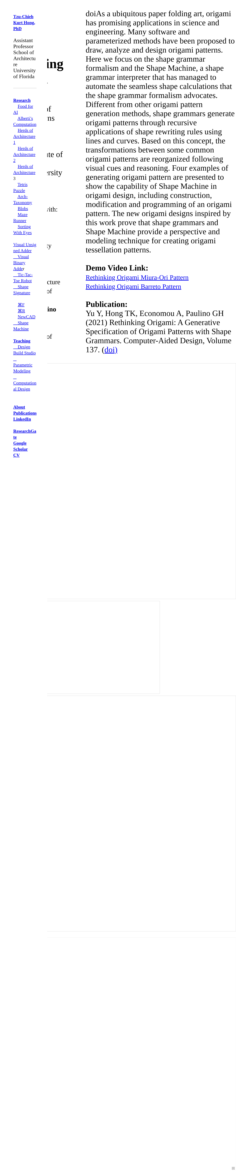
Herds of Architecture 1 (24, 136)
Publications (25, 413)
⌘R (21, 310)
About (19, 407)
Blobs (23, 208)
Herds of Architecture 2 (24, 154)
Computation (24, 124)
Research (22, 100)
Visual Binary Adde (21, 262)
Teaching (21, 340)
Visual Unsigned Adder (24, 247)
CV (16, 455)
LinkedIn (22, 419)
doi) (111, 349)
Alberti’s (25, 118)
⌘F (21, 304)
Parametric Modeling (22, 364)
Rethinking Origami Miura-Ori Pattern (137, 277)
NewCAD (26, 316)
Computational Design (24, 382)
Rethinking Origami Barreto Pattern (133, 286)
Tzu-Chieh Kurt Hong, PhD (24, 22)
